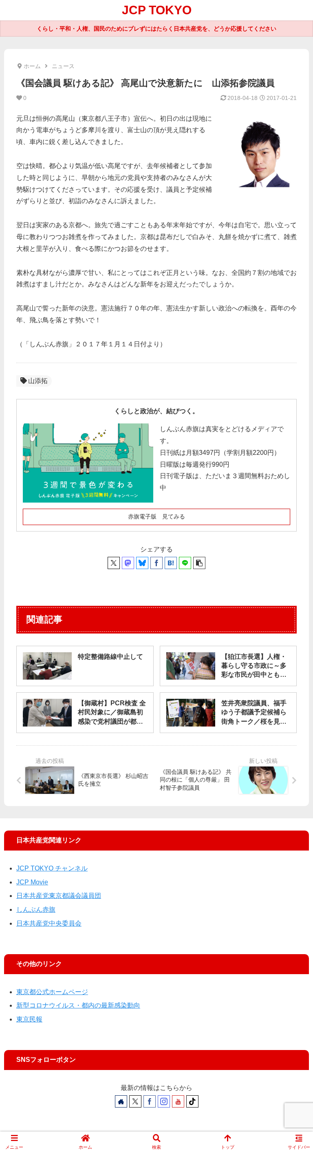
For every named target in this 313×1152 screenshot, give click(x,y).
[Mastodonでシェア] (128, 563)
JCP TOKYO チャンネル (52, 868)
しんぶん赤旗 (35, 909)
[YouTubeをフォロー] (178, 1101)
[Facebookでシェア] (156, 563)
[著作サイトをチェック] (121, 1101)
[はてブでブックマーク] (171, 563)
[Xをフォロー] (135, 1101)
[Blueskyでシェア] (142, 563)
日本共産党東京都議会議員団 (58, 895)
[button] (199, 563)
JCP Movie (32, 882)
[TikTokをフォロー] (192, 1101)
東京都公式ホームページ (52, 991)
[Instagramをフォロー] (164, 1101)
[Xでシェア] (114, 563)
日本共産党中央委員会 (49, 923)
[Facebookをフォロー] (149, 1101)
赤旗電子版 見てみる (156, 516)
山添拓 (38, 380)
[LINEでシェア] (185, 563)
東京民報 (29, 1019)
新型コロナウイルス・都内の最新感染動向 (78, 1005)
